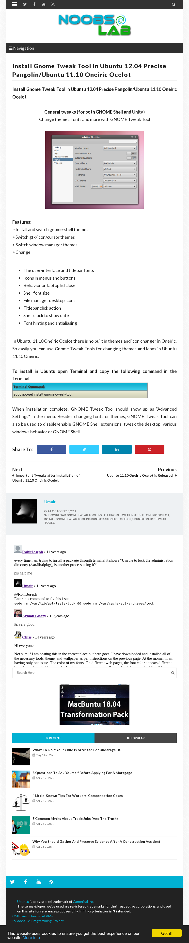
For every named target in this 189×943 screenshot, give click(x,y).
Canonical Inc (83, 901)
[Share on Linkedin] (117, 449)
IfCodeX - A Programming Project (38, 921)
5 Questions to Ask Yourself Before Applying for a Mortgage (82, 773)
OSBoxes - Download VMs (32, 916)
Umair (50, 501)
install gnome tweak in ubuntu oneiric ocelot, (134, 515)
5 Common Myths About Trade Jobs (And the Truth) (75, 818)
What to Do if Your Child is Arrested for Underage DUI (77, 750)
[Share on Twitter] (84, 449)
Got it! (167, 933)
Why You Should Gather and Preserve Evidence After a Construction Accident (96, 841)
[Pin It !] (149, 449)
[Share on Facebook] (51, 449)
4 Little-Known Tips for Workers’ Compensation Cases (77, 795)
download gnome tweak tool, (72, 515)
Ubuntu (23, 901)
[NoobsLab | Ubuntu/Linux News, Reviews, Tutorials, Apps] (94, 25)
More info (31, 937)
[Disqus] (94, 605)
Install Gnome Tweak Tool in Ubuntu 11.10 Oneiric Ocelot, (88, 519)
